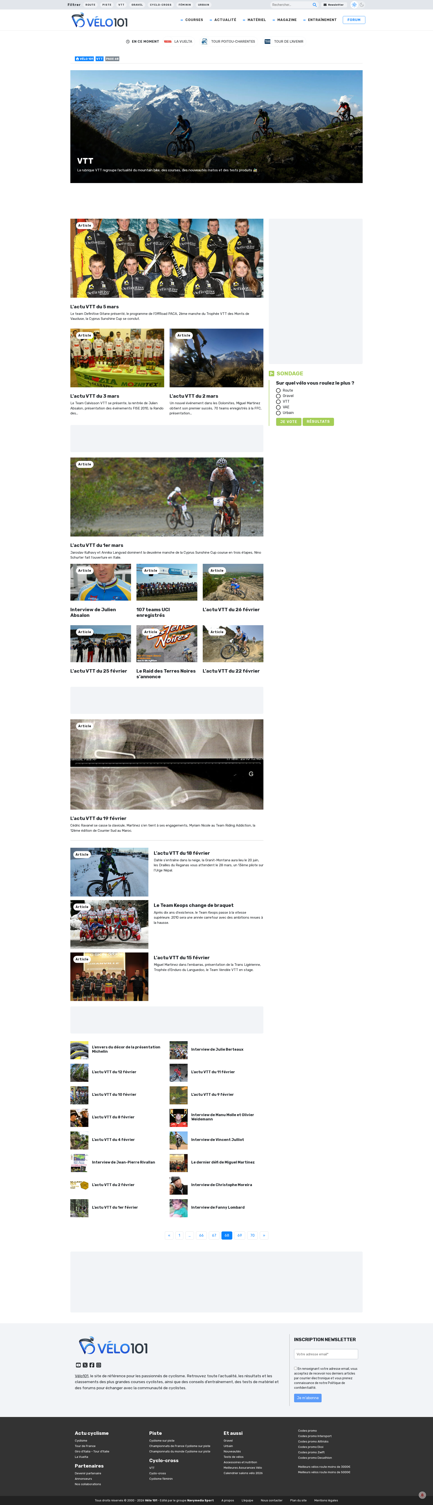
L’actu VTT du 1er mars (96, 545)
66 (201, 1235)
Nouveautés (232, 1451)
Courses (194, 20)
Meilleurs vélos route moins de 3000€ (324, 1466)
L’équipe (247, 1500)
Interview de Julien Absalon (93, 612)
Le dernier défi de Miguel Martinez (223, 1162)
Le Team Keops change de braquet (194, 905)
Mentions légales (326, 1500)
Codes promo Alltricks (313, 1441)
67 (214, 1235)
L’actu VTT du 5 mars (94, 306)
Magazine (287, 20)
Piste (106, 4)
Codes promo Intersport (315, 1436)
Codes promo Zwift (311, 1452)
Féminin (185, 4)
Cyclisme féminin (161, 1478)
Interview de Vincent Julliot (217, 1140)
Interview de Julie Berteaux (217, 1049)
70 (252, 1235)
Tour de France (85, 1445)
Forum (354, 20)
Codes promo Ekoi (310, 1447)
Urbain (203, 4)
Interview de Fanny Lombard (218, 1207)
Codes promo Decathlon (315, 1457)
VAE (286, 407)
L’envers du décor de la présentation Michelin (126, 1049)
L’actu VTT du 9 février (212, 1094)
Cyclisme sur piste (162, 1440)
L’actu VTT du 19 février (98, 818)
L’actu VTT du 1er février (115, 1207)
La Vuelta (81, 1456)
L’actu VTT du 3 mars (94, 396)
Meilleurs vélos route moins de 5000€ (324, 1472)
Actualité (225, 20)
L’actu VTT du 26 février (231, 609)
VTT (121, 4)
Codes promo (307, 1430)
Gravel (137, 4)
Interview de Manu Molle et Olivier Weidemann (222, 1117)
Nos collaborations (88, 1484)
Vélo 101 (86, 58)
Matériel (257, 20)
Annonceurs (83, 1478)
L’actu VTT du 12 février (114, 1072)
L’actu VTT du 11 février (213, 1072)
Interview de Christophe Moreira (221, 1185)
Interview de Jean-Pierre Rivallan (123, 1162)
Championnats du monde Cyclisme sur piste (179, 1451)
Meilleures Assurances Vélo (243, 1467)
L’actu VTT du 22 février (231, 671)
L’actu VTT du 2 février (113, 1185)
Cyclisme (81, 1440)
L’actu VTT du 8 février (113, 1117)
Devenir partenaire (88, 1473)
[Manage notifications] (422, 1495)
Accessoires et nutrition (240, 1462)
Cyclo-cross (161, 4)
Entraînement (322, 20)
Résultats (318, 421)
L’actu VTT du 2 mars (194, 396)
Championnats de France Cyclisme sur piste (179, 1445)
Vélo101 (81, 1376)
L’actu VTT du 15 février (182, 957)
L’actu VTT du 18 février (182, 853)
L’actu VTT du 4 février (113, 1140)
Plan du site (298, 1500)
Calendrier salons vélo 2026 (243, 1473)
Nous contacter (272, 1500)
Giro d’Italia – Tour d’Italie (92, 1451)
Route (90, 4)
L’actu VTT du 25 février (98, 671)
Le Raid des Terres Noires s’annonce (166, 673)
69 (239, 1235)
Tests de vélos (234, 1456)
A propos (227, 1500)
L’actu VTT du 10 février (114, 1094)
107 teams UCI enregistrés (153, 612)
